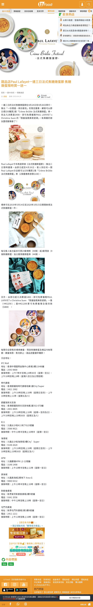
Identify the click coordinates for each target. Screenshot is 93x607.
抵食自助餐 (28, 11)
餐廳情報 (61, 11)
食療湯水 (47, 582)
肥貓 (5, 96)
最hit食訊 (10, 92)
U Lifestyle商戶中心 (42, 584)
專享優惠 (79, 582)
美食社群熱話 (75, 592)
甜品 (4, 564)
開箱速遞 (17, 11)
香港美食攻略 (58, 582)
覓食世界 (40, 11)
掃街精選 (83, 11)
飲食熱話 (47, 579)
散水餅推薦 (48, 592)
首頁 (3, 92)
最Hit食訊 (6, 11)
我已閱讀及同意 (74, 598)
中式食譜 (37, 582)
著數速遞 (51, 11)
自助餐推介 (38, 592)
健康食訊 (72, 11)
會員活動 (69, 582)
